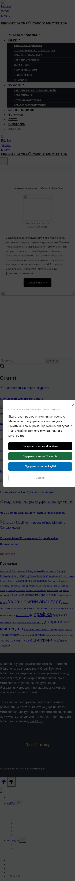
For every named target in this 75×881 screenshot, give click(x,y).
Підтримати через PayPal (40, 466)
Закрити (40, 478)
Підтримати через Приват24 (40, 456)
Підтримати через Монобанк (40, 446)
